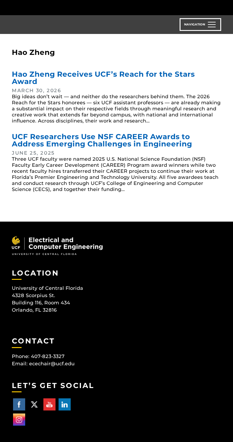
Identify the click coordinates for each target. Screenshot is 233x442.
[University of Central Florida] (52, 7)
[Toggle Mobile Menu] (219, 7)
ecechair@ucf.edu (52, 364)
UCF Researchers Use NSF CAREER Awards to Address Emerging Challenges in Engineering (102, 140)
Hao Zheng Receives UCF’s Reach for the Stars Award (103, 78)
